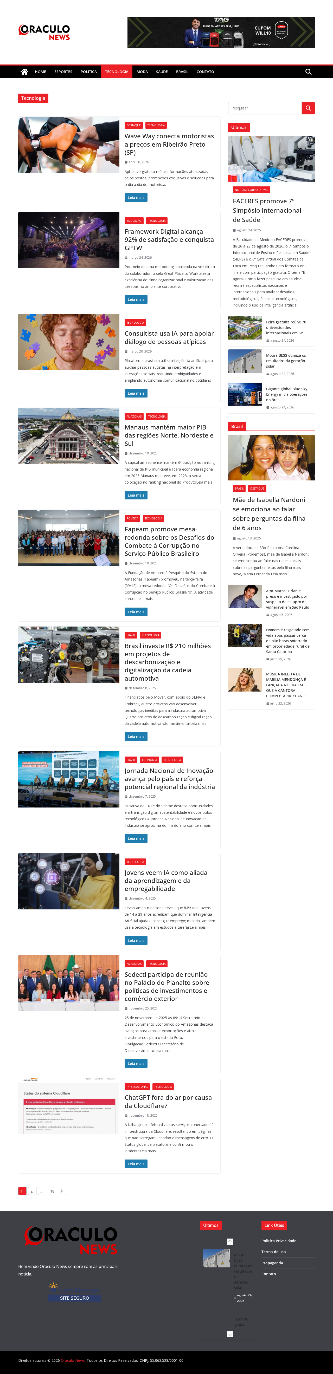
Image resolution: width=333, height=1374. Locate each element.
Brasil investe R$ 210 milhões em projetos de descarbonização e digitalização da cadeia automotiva (168, 661)
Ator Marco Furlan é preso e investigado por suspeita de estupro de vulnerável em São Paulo (287, 599)
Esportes (63, 71)
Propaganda (272, 1262)
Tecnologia (116, 71)
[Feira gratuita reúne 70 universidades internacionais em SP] (245, 331)
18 (52, 1191)
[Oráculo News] (24, 72)
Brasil (182, 71)
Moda (142, 71)
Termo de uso (273, 1251)
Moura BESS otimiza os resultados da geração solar (286, 361)
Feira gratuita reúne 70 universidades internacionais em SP (286, 327)
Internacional (137, 1087)
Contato (268, 1273)
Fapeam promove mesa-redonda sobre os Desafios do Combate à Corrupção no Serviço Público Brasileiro (169, 541)
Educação (134, 221)
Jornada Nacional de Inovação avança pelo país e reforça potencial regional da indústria (170, 778)
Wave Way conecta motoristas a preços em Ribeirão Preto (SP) (169, 144)
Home (40, 71)
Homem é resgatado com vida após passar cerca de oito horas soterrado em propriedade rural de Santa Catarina (288, 640)
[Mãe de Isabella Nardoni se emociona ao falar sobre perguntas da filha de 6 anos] (271, 457)
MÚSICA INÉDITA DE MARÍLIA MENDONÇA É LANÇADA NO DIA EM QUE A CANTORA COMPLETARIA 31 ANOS (287, 685)
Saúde (162, 71)
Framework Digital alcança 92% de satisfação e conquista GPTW (169, 239)
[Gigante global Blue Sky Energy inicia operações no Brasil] (245, 398)
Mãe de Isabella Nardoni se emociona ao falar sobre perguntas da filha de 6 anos (269, 513)
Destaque (134, 125)
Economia (149, 760)
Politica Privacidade (278, 1240)
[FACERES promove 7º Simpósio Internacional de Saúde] (271, 159)
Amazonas (134, 416)
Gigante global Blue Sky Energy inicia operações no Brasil (287, 394)
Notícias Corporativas (251, 190)
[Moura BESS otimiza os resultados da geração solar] (245, 364)
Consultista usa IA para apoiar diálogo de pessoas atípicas (169, 337)
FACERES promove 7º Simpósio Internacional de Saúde (267, 210)
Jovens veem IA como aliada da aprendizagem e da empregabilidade (166, 880)
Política (89, 71)
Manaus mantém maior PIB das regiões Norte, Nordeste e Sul (169, 435)
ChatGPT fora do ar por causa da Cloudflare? (168, 1101)
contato (205, 71)
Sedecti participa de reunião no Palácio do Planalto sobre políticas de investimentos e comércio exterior (167, 986)
